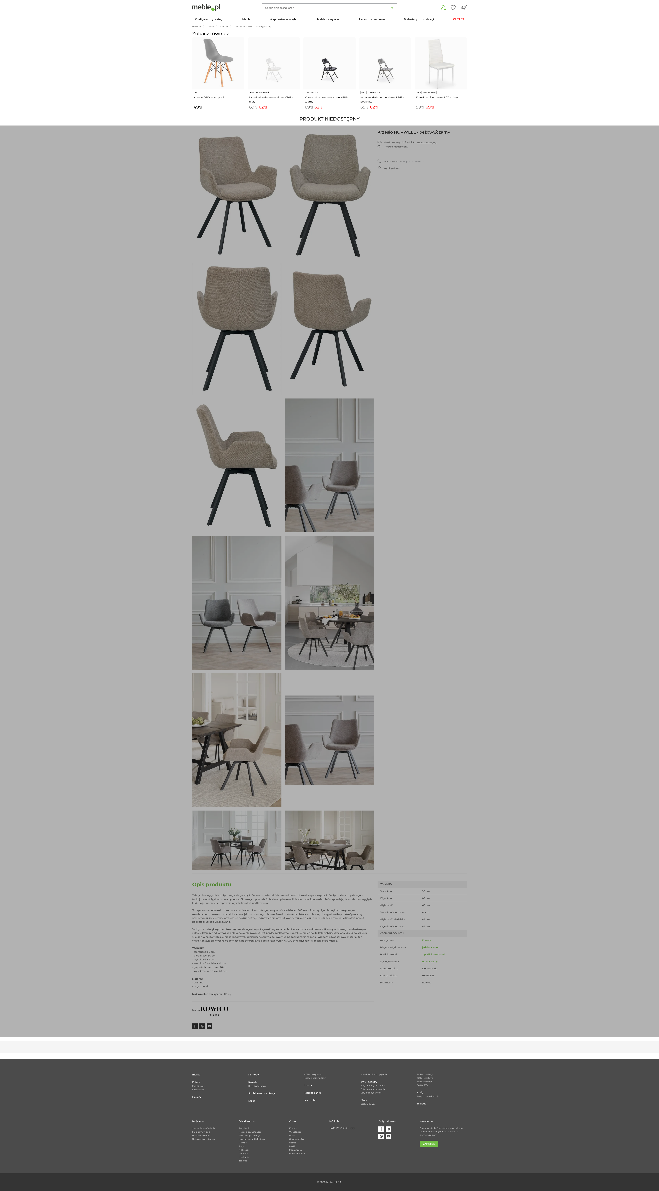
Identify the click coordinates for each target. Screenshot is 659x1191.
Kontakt (293, 1128)
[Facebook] (381, 1129)
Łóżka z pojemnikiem (315, 1078)
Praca (292, 1135)
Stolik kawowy (424, 1081)
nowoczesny (430, 961)
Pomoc (243, 1142)
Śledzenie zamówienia (203, 1128)
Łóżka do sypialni (313, 1074)
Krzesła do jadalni (257, 1086)
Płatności (243, 1150)
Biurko (196, 1074)
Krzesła (426, 940)
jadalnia (427, 947)
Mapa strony (295, 1150)
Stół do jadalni (368, 1104)
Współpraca (295, 1132)
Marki (292, 1146)
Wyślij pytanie (392, 168)
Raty (241, 1146)
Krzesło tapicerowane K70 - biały (437, 97)
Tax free (243, 1160)
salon (436, 947)
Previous (191, 77)
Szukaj (392, 8)
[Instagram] (388, 1129)
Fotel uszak (198, 1089)
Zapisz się (429, 1144)
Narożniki (310, 1100)
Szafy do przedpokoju (428, 1096)
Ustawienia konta (201, 1135)
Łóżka (251, 1100)
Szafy (420, 1092)
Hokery (196, 1096)
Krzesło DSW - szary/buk (209, 97)
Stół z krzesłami (425, 1078)
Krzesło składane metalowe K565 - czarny (326, 99)
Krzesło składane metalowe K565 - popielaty (382, 99)
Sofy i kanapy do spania (373, 1089)
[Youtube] (388, 1136)
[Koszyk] (464, 7)
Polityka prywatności (250, 1132)
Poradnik (243, 1153)
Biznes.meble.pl (297, 1153)
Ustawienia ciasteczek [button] (203, 1139)
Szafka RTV (422, 1085)
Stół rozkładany (425, 1074)
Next (467, 77)
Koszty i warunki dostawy (252, 1139)
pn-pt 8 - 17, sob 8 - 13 (404, 161)
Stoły (364, 1100)
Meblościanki (312, 1092)
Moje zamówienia (201, 1132)
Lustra (308, 1085)
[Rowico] (214, 1009)
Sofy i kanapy (369, 1081)
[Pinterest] (381, 1136)
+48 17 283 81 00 (342, 1128)
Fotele (196, 1082)
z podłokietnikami (433, 954)
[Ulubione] (453, 7)
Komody (253, 1074)
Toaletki (421, 1103)
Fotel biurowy (199, 1086)
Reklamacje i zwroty (249, 1135)
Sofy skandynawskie (371, 1092)
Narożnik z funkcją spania (374, 1074)
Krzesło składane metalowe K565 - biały (271, 99)
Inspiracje (244, 1157)
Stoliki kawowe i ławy (261, 1093)
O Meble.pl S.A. (296, 1139)
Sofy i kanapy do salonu (373, 1085)
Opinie (292, 1142)
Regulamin (244, 1128)
